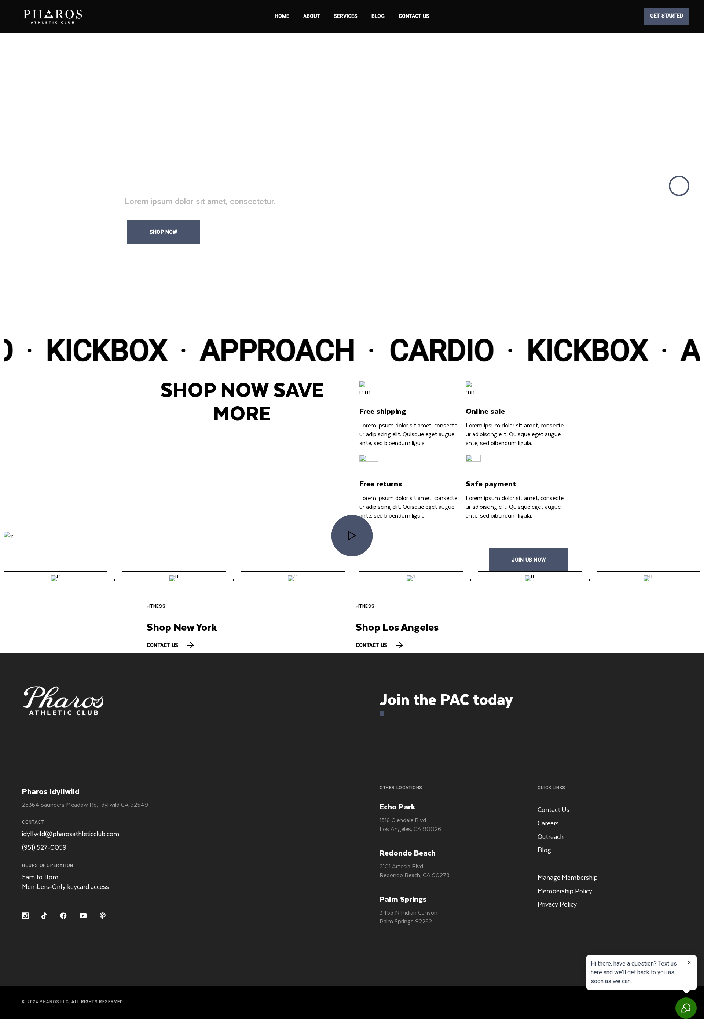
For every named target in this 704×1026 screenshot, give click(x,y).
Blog (544, 850)
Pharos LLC (54, 1002)
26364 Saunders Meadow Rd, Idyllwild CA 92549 (85, 804)
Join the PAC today (446, 699)
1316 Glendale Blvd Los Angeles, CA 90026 (410, 824)
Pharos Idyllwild (51, 791)
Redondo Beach (408, 852)
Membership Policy (565, 891)
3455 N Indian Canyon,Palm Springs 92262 (409, 917)
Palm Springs (403, 899)
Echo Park (397, 806)
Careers (548, 823)
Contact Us (553, 809)
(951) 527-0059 (44, 847)
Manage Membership (568, 877)
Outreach (551, 836)
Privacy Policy (557, 904)
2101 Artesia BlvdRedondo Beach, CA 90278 (415, 870)
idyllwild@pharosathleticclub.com (70, 833)
